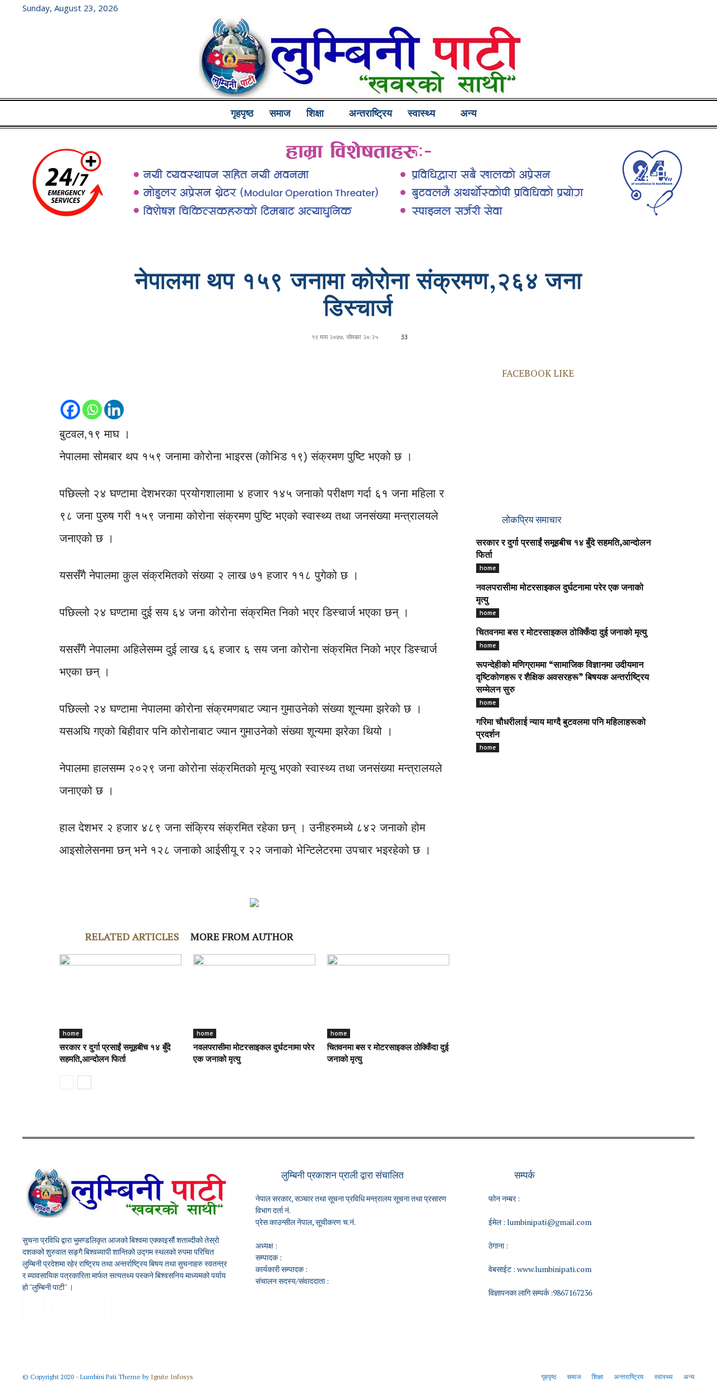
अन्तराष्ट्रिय (370, 113)
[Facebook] (630, 8)
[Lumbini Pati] (358, 59)
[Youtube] (686, 8)
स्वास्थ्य (421, 113)
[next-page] (84, 1082)
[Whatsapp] (92, 398)
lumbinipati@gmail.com (549, 1222)
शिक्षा (315, 113)
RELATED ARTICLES (132, 936)
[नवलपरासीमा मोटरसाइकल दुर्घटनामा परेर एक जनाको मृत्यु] (254, 996)
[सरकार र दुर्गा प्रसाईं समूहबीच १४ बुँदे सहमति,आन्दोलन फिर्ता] (120, 996)
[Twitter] (667, 8)
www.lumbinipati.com (554, 1269)
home (71, 1033)
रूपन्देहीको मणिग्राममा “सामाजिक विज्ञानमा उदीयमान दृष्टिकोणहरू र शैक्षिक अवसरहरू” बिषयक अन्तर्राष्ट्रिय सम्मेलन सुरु (562, 678)
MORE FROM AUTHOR (242, 936)
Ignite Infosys (172, 1376)
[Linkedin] (114, 398)
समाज (280, 113)
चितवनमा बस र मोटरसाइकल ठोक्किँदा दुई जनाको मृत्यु (561, 632)
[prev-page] (66, 1082)
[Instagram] (649, 8)
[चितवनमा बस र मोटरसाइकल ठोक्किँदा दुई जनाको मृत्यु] (388, 996)
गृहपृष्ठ (242, 113)
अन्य (468, 113)
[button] (681, 114)
